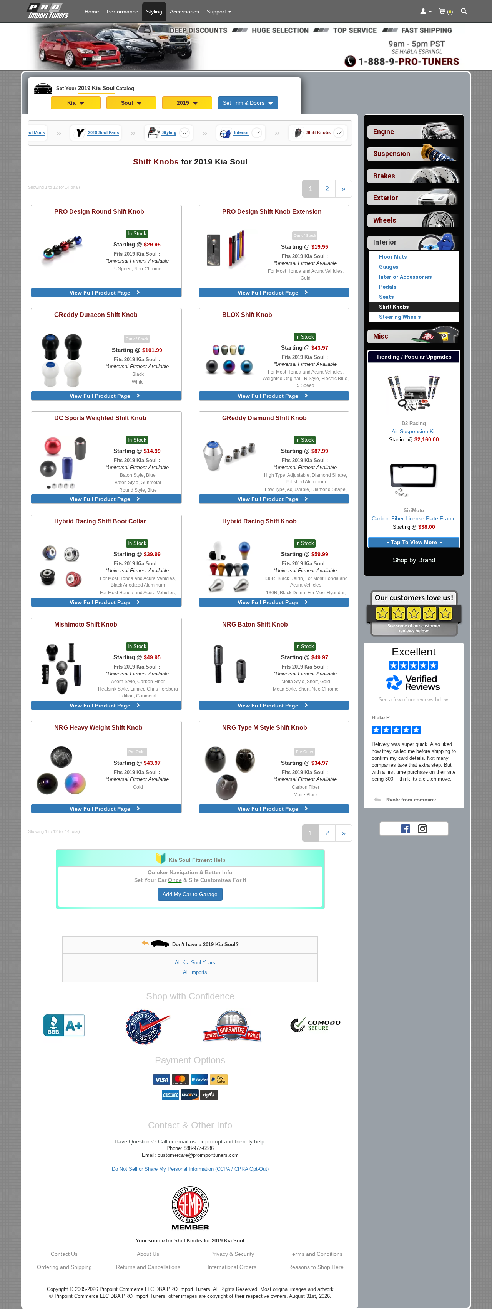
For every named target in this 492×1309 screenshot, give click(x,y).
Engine (383, 132)
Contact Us (64, 1254)
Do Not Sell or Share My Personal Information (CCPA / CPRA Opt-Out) (190, 1169)
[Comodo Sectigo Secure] (316, 1025)
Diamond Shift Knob (264, 417)
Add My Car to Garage (190, 894)
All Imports (195, 972)
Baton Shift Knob (255, 624)
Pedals (388, 287)
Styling (154, 11)
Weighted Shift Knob (100, 417)
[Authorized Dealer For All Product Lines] (148, 1027)
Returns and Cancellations (148, 1267)
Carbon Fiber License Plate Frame (414, 518)
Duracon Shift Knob (96, 314)
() (449, 11)
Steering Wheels (400, 317)
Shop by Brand (414, 560)
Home (92, 11)
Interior (385, 242)
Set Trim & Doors (244, 103)
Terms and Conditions (315, 1254)
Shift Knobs (394, 307)
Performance (122, 11)
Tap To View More (414, 542)
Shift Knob (247, 314)
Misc (380, 336)
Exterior (385, 198)
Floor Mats (393, 257)
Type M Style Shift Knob (264, 727)
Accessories (184, 11)
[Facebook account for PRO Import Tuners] (405, 828)
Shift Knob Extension (272, 211)
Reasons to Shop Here (316, 1267)
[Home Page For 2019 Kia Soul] (49, 9)
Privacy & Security (232, 1254)
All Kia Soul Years (195, 962)
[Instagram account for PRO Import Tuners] (422, 828)
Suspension (391, 154)
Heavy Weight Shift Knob (98, 727)
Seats (386, 297)
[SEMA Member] (190, 1208)
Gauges (389, 267)
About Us (148, 1254)
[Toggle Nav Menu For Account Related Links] (425, 12)
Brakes (384, 176)
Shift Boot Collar (100, 521)
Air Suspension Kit (414, 431)
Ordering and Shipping (64, 1267)
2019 (184, 103)
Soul (128, 103)
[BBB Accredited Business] (64, 1025)
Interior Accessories (405, 277)
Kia (72, 103)
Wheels (384, 220)
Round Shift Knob (99, 211)
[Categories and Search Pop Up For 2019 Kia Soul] (464, 12)
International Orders (232, 1267)
